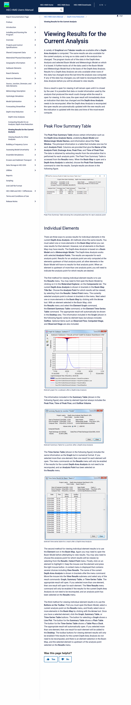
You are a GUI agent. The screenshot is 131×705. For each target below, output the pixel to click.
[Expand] (35, 27)
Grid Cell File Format (14, 186)
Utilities (9, 170)
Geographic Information (15, 63)
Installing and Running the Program (16, 33)
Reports (9, 176)
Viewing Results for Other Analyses (18, 138)
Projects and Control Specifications (14, 46)
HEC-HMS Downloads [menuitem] (82, 5)
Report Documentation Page (17, 17)
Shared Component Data (16, 52)
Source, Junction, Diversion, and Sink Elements (18, 85)
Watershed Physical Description (18, 58)
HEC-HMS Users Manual (20, 9)
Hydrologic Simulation (15, 96)
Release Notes (11, 201)
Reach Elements (12, 73)
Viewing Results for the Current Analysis (21, 131)
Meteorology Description (15, 91)
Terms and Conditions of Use (17, 196)
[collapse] (35, 111)
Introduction (11, 27)
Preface (9, 22)
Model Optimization (14, 101)
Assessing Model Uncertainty (17, 150)
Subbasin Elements (13, 68)
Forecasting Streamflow (15, 107)
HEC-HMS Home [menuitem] (46, 5)
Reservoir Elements (13, 78)
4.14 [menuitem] (101, 5)
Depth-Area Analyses (16, 117)
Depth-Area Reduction (15, 112)
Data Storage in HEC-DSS (16, 165)
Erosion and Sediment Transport (19, 160)
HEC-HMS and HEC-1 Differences (19, 191)
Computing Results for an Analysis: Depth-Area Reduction (20, 123)
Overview (9, 40)
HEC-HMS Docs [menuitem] (63, 5)
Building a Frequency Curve (17, 144)
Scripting (9, 181)
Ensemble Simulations (15, 155)
